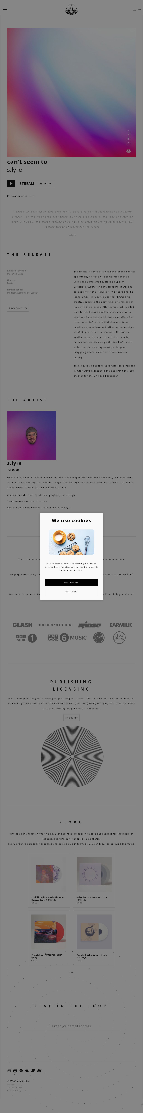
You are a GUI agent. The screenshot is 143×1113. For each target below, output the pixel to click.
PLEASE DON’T (71, 591)
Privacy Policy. (75, 570)
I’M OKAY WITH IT (71, 582)
